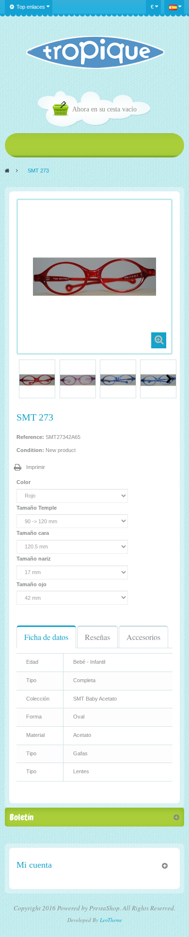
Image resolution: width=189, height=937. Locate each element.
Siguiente (169, 379)
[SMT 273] (37, 380)
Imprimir (35, 467)
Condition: (30, 450)
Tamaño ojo (32, 584)
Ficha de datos (46, 637)
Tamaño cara (33, 533)
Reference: (30, 437)
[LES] (94, 52)
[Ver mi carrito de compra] (62, 110)
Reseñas (97, 637)
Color (24, 482)
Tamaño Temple (37, 508)
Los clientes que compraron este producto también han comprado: (20, 379)
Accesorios (143, 637)
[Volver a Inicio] (7, 170)
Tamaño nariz (34, 559)
